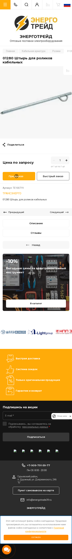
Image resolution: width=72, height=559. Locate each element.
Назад (36, 245)
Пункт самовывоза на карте (36, 490)
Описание (36, 223)
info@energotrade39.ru (39, 499)
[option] (36, 102)
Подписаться (36, 436)
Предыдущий (16, 212)
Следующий (57, 212)
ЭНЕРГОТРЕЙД (36, 37)
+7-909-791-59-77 (38, 465)
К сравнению (67, 70)
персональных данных (35, 426)
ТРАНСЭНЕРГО (12, 193)
